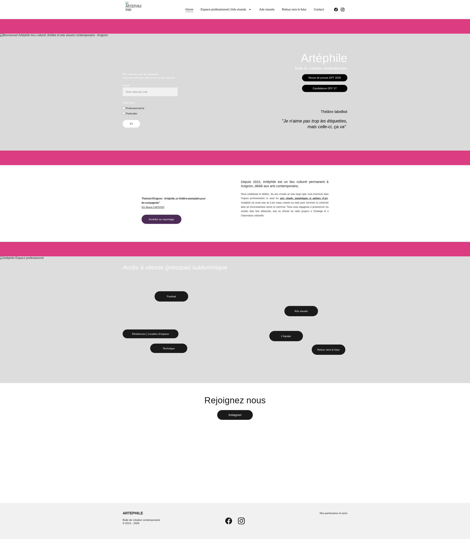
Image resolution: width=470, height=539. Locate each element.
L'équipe (286, 336)
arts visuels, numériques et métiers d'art (304, 198)
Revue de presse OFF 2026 (324, 77)
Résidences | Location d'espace (150, 333)
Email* (126, 85)
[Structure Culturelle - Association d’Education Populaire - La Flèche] (339, 523)
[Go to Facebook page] (337, 9)
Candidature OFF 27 (325, 88)
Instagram (235, 415)
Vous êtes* (129, 102)
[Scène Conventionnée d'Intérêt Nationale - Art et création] (321, 523)
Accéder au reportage (161, 219)
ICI (131, 123)
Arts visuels (266, 9)
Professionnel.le (134, 108)
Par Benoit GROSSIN (153, 207)
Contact (319, 9)
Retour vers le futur (294, 9)
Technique (169, 348)
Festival (171, 296)
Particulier (131, 113)
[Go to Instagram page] (342, 9)
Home (189, 9)
